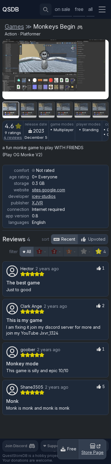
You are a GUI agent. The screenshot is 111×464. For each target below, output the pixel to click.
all (90, 9)
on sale (62, 9)
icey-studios (44, 196)
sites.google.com (48, 189)
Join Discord (16, 446)
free (79, 9)
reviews (13, 137)
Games (14, 26)
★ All (26, 251)
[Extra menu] (102, 9)
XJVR (37, 202)
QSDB (10, 9)
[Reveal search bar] (46, 9)
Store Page (92, 452)
